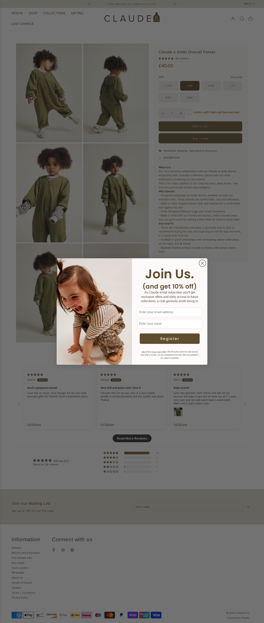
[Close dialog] (202, 263)
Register (169, 338)
